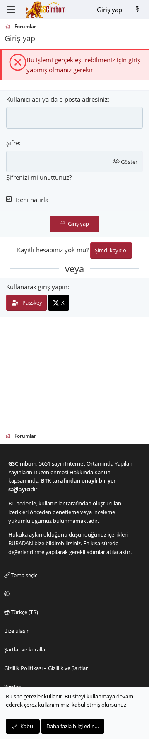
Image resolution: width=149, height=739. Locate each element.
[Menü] (11, 9)
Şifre (12, 143)
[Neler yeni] (137, 9)
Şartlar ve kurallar (25, 649)
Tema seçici (24, 575)
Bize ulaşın (17, 630)
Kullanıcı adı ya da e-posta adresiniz (57, 99)
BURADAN (20, 543)
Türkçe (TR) (24, 612)
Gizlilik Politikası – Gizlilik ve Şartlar (46, 668)
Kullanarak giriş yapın (36, 287)
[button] (73, 594)
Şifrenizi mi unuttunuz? (39, 177)
